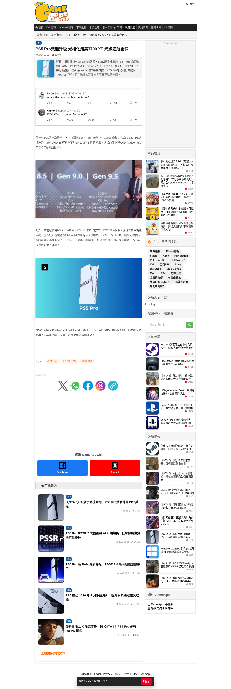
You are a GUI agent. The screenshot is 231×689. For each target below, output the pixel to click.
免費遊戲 (155, 251)
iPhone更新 (172, 251)
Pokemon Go (158, 260)
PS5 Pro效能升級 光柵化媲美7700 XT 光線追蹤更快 (96, 34)
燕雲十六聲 (181, 281)
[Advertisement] (89, 422)
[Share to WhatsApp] (75, 385)
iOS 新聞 (51, 27)
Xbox (166, 255)
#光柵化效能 (69, 361)
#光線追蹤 (87, 361)
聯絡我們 (86, 674)
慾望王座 (176, 273)
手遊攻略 (94, 27)
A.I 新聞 (168, 27)
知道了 (146, 681)
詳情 (105, 681)
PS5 (39, 43)
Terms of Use (130, 674)
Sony (178, 264)
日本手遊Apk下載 (112, 27)
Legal (97, 674)
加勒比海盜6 (157, 286)
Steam (154, 255)
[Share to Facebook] (88, 385)
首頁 (40, 27)
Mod (153, 273)
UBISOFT (156, 268)
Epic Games (174, 268)
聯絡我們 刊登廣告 (161, 608)
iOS (152, 264)
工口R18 (165, 264)
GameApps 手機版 (161, 604)
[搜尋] (189, 325)
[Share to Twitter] (63, 385)
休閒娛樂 (156, 27)
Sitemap (145, 674)
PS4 (163, 273)
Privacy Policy (111, 674)
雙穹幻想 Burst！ (160, 281)
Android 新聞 (66, 27)
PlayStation (181, 255)
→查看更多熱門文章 (51, 653)
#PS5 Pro (52, 361)
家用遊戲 (130, 27)
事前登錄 (81, 27)
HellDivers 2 (178, 260)
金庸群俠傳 (156, 277)
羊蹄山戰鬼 (174, 277)
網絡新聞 (143, 27)
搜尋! (192, 4)
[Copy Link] (113, 385)
